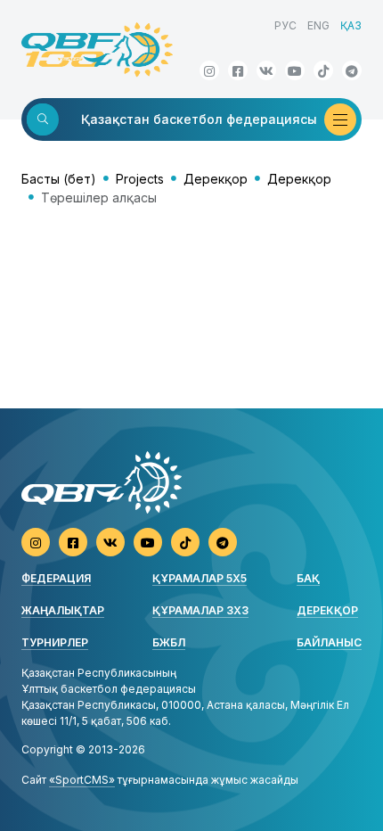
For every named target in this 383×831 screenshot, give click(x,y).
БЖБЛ (168, 642)
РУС (285, 25)
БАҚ (308, 578)
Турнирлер (54, 642)
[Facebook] (238, 70)
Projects (140, 178)
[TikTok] (323, 70)
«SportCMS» (82, 779)
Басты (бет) (58, 178)
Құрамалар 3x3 (200, 610)
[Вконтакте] (266, 70)
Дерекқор (215, 178)
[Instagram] (209, 70)
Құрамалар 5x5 (199, 578)
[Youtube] (295, 70)
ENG (318, 25)
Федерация (56, 578)
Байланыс (329, 642)
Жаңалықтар (62, 610)
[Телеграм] (352, 70)
